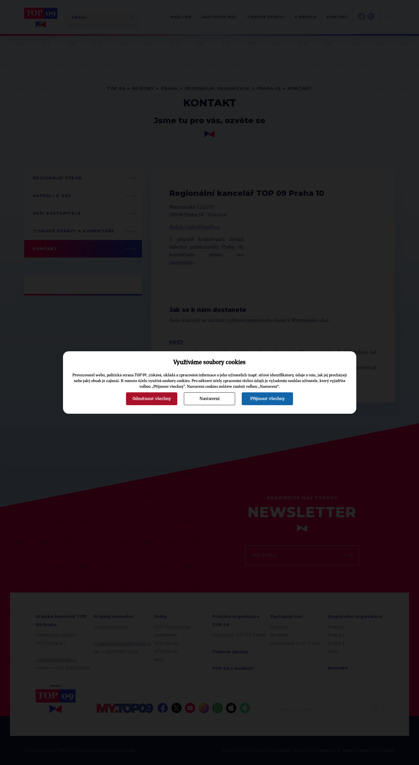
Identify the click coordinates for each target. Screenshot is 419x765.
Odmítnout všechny (152, 398)
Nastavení (209, 398)
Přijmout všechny (267, 398)
